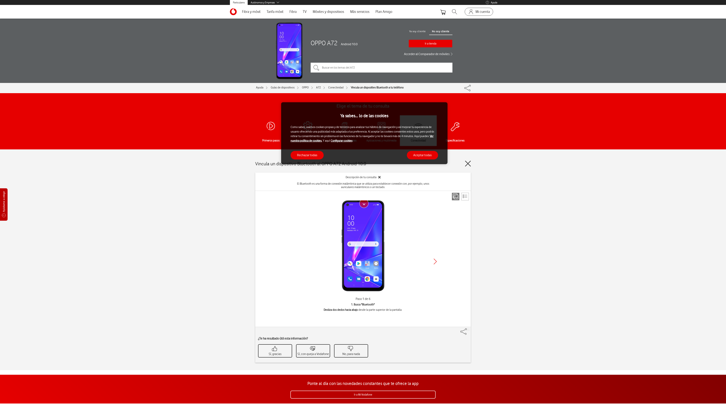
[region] (364, 133)
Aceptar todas (422, 155)
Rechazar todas (307, 155)
